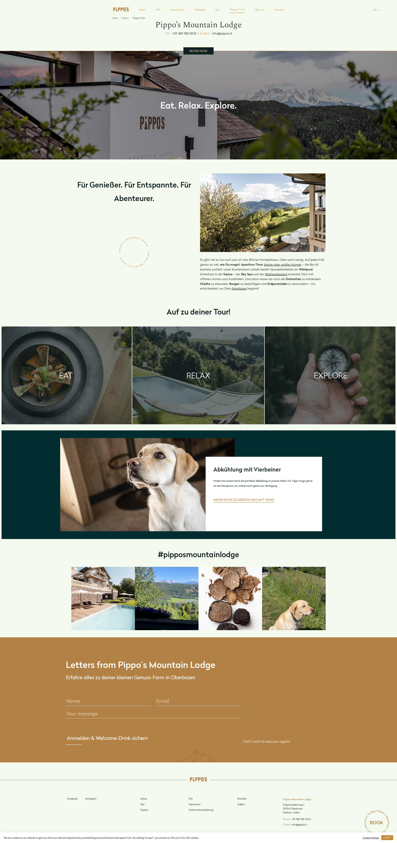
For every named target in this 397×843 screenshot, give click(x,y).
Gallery (241, 804)
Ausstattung (177, 9)
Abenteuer (239, 288)
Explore (144, 809)
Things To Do (237, 9)
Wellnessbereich (276, 274)
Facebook (72, 798)
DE (375, 9)
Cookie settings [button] (371, 837)
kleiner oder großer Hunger (282, 264)
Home (115, 18)
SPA (158, 9)
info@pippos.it (216, 33)
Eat (217, 9)
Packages (199, 9)
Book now (198, 51)
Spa (142, 804)
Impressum (195, 804)
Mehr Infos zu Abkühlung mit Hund (243, 499)
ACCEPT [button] (387, 837)
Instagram (90, 798)
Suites (142, 9)
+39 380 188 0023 (180, 33)
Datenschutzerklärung (201, 809)
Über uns (259, 9)
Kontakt (279, 9)
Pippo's (125, 18)
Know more (66, 419)
